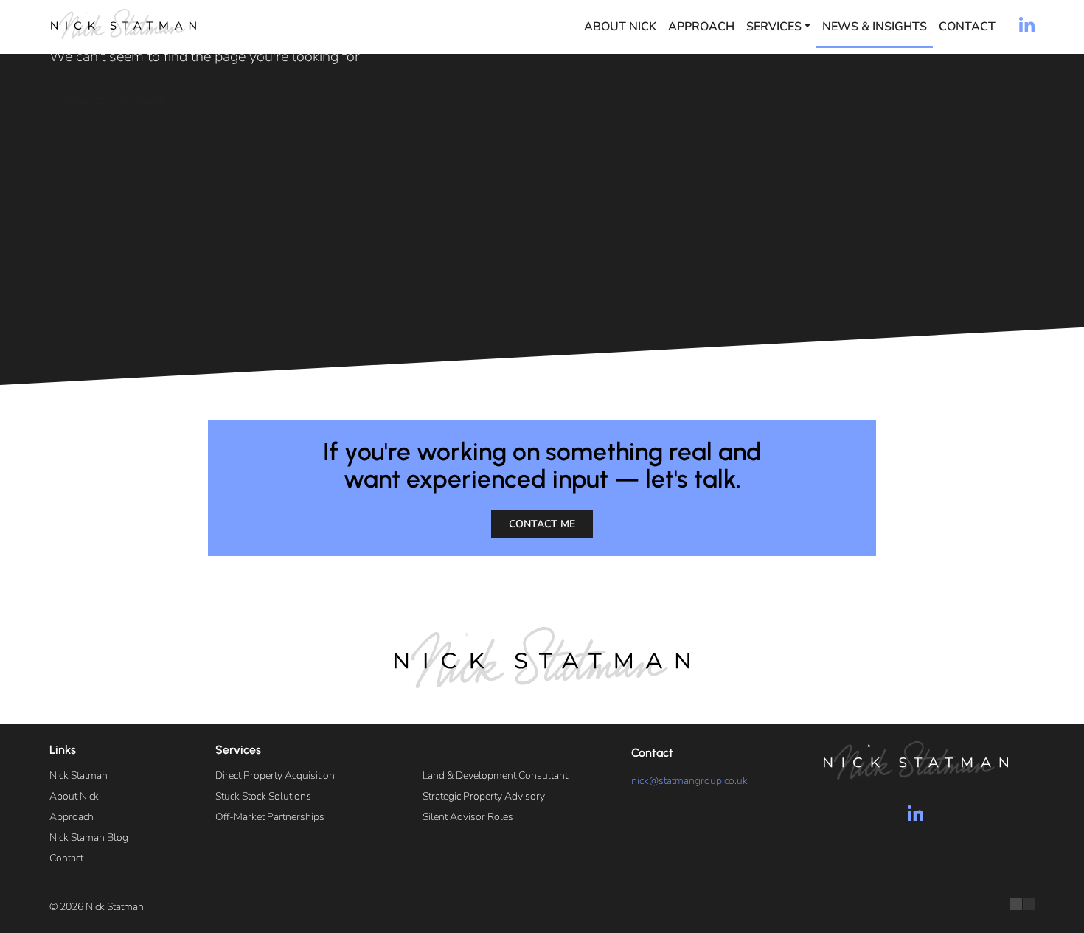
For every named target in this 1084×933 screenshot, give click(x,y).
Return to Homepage (112, 100)
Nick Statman (78, 776)
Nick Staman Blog (88, 837)
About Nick (620, 26)
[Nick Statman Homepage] (123, 24)
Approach (701, 26)
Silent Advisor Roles (468, 817)
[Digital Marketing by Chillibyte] (1022, 904)
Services (774, 26)
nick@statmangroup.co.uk (689, 781)
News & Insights (874, 26)
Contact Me (542, 524)
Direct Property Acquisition (275, 776)
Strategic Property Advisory (484, 796)
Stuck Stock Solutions (263, 796)
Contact (967, 26)
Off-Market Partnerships (269, 817)
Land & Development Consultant (495, 776)
